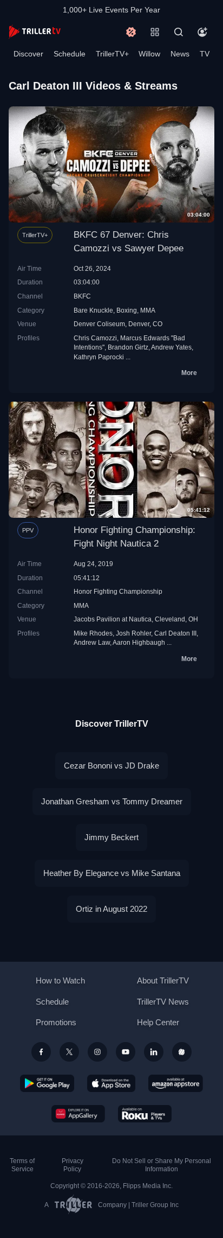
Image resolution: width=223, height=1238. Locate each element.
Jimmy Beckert (111, 837)
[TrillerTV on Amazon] (175, 1083)
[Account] (202, 32)
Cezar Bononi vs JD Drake (111, 765)
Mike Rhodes (93, 633)
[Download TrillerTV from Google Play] (47, 1083)
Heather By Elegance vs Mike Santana (111, 873)
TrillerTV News (163, 1001)
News (179, 53)
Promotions (56, 1022)
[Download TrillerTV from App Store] (111, 1083)
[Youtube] (125, 1052)
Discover (28, 53)
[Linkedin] (153, 1052)
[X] (69, 1052)
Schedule (70, 53)
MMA (147, 310)
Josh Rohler (133, 633)
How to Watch (60, 980)
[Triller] (182, 1052)
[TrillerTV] (35, 31)
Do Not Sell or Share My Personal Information (161, 1165)
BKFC (82, 296)
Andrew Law (92, 642)
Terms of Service (22, 1165)
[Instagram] (97, 1052)
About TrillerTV (163, 980)
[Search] (179, 32)
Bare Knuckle (93, 310)
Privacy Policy (72, 1165)
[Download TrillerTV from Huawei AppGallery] (78, 1113)
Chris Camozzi (95, 337)
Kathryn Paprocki (99, 356)
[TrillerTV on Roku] (145, 1113)
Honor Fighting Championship (118, 591)
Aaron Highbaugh (139, 642)
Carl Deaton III (175, 633)
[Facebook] (41, 1052)
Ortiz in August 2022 (111, 908)
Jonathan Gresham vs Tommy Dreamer (111, 801)
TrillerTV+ (112, 53)
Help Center (158, 1022)
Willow (149, 53)
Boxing (126, 310)
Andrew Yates (171, 347)
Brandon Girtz (128, 347)
